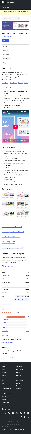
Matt (4, 396)
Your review (5, 331)
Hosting (4, 372)
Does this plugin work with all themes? (13, 232)
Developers (5, 386)
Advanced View (6, 304)
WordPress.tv (6, 388)
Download (5, 40)
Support (5, 63)
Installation (6, 55)
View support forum (7, 342)
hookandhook (8, 36)
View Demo (5, 83)
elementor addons (18, 299)
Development (7, 59)
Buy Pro (26, 83)
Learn (3, 380)
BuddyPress (6, 402)
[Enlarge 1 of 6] (13, 194)
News (3, 369)
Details (5, 46)
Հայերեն (8, 409)
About (3, 366)
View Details (13, 83)
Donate (19, 386)
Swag (18, 388)
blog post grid (19, 296)
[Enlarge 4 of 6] (27, 194)
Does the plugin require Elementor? (12, 227)
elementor (26, 296)
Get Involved (20, 380)
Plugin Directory (6, 7)
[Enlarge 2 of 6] (13, 202)
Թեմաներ (19, 369)
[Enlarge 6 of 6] (27, 212)
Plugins (18, 372)
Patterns (18, 375)
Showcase (19, 366)
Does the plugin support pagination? (12, 248)
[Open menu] (28, 2)
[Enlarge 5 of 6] (27, 202)
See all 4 (27, 292)
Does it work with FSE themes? (11, 237)
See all (27, 331)
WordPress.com (7, 394)
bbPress (5, 399)
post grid (26, 299)
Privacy (4, 375)
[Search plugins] (18, 18)
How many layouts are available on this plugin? (8, 242)
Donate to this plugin (8, 357)
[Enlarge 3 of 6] (13, 211)
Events (18, 383)
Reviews (5, 50)
